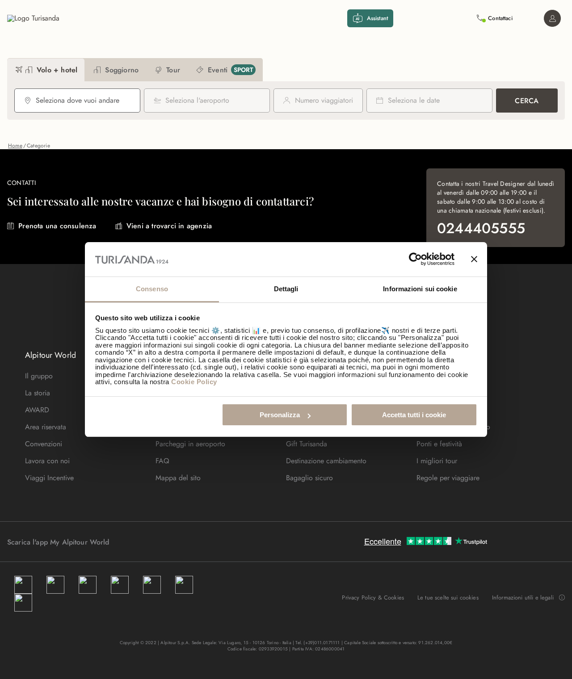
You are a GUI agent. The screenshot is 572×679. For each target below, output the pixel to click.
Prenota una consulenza (57, 226)
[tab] (45, 70)
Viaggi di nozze (207, 39)
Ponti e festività (439, 444)
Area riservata (45, 427)
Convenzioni (43, 444)
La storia (37, 393)
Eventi (84, 39)
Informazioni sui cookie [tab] (420, 289)
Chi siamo (267, 39)
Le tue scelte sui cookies (448, 597)
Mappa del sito (178, 478)
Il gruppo (39, 376)
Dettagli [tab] (286, 289)
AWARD (37, 410)
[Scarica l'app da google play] (126, 541)
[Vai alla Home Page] (33, 18)
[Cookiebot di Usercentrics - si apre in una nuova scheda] (415, 259)
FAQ (162, 461)
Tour (157, 39)
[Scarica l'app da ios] (135, 541)
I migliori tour (436, 461)
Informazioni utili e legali (523, 598)
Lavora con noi (47, 461)
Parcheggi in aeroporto (190, 444)
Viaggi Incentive (49, 478)
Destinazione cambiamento (326, 461)
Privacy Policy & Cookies (373, 597)
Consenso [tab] (152, 289)
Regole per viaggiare (447, 478)
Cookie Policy (194, 382)
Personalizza (280, 415)
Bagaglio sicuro (309, 478)
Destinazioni (36, 39)
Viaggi (122, 39)
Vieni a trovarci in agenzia (169, 226)
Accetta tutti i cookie (414, 415)
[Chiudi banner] (474, 259)
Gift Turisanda (306, 444)
